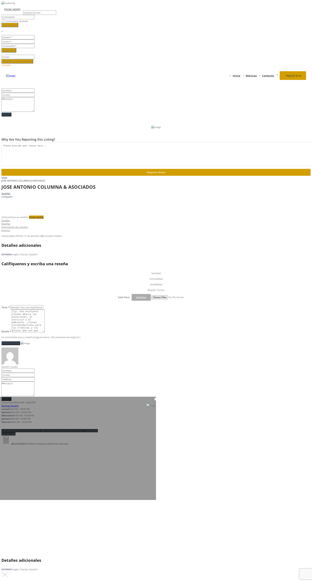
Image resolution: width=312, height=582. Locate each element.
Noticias (251, 75)
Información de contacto (14, 227)
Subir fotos (124, 297)
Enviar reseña (36, 217)
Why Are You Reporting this (28, 139)
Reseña (6, 331)
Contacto (268, 75)
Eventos (5, 230)
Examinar (141, 297)
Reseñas (5, 223)
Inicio (236, 75)
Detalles (5, 220)
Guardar (5, 193)
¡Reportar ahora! (156, 172)
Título (5, 307)
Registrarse (293, 75)
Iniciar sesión (12, 9)
